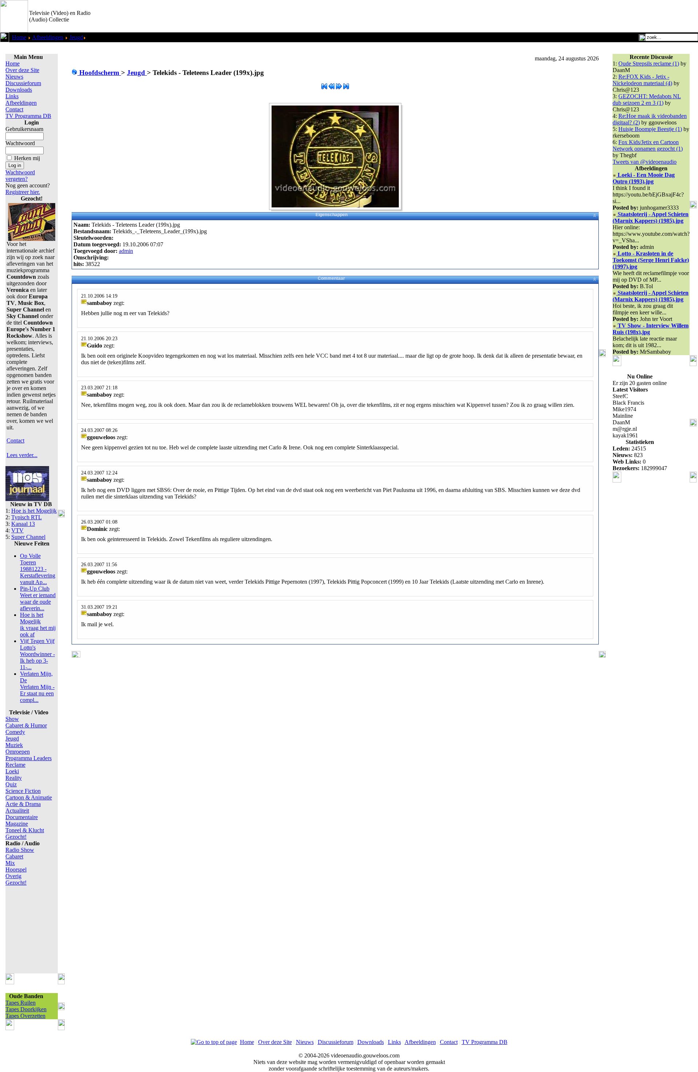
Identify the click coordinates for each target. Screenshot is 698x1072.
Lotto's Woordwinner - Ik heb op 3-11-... (37, 654)
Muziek (14, 745)
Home (19, 37)
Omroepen (17, 752)
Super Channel (28, 537)
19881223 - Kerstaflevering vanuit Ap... (37, 569)
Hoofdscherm (99, 72)
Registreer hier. (22, 192)
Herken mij (27, 158)
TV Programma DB (28, 116)
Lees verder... (22, 455)
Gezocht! (16, 837)
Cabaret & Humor (26, 725)
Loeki (12, 771)
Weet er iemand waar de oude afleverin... (38, 598)
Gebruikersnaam (24, 129)
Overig (13, 876)
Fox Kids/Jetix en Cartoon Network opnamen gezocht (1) (648, 145)
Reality (13, 778)
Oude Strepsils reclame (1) (648, 63)
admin (126, 251)
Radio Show (19, 850)
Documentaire (21, 817)
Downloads (18, 90)
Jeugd (76, 37)
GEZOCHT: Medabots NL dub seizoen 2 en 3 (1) (647, 99)
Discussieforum (23, 83)
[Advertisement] (613, 16)
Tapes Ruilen (20, 1003)
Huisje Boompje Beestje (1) (650, 129)
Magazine (16, 824)
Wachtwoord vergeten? (20, 175)
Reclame (15, 765)
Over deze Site (22, 70)
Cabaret (14, 856)
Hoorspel (16, 869)
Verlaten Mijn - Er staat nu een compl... (37, 687)
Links (12, 96)
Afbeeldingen (47, 37)
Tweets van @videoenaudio (645, 162)
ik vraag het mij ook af (38, 625)
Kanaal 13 (23, 524)
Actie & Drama (23, 804)
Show (12, 719)
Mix (10, 863)
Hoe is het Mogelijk (34, 511)
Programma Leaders (28, 758)
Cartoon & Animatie (28, 797)
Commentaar (331, 278)
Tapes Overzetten (25, 1016)
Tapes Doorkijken (26, 1009)
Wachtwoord (20, 143)
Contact (14, 109)
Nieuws (14, 77)
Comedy (15, 732)
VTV (17, 530)
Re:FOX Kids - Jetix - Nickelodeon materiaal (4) (642, 80)
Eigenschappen (332, 214)
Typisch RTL (26, 517)
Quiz (11, 784)
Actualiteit (17, 810)
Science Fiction (23, 791)
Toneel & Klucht (24, 830)
